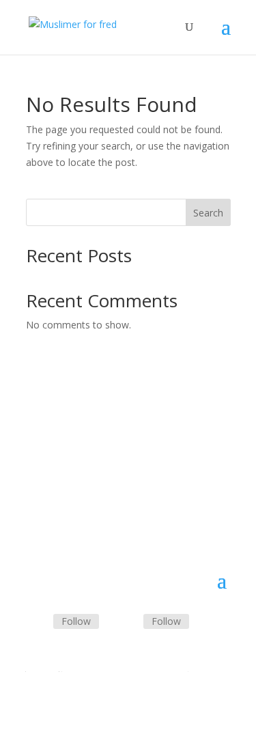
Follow (76, 621)
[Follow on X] (127, 622)
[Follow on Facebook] (37, 622)
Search (208, 212)
